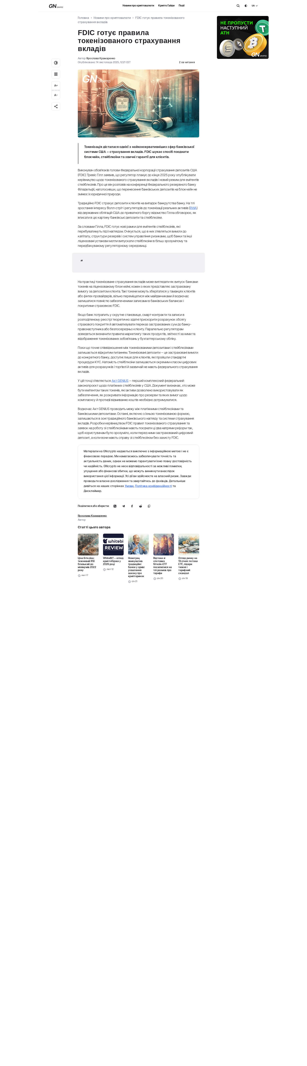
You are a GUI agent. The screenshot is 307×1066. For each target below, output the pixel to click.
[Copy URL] (149, 506)
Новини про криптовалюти (138, 5)
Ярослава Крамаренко (100, 58)
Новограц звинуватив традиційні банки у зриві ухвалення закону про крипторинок (136, 567)
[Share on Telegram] (123, 506)
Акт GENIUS (120, 381)
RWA (193, 208)
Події (181, 5)
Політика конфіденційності (153, 486)
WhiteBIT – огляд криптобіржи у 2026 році (113, 561)
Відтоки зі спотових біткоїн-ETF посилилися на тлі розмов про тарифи (162, 566)
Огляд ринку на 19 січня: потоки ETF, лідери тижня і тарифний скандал (188, 566)
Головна (83, 18)
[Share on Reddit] (140, 506)
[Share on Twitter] (115, 506)
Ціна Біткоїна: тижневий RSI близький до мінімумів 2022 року (87, 564)
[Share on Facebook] (132, 506)
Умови (129, 486)
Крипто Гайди (166, 5)
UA (253, 6)
